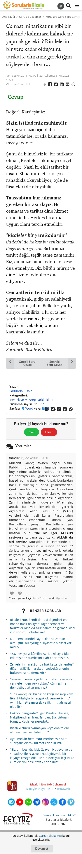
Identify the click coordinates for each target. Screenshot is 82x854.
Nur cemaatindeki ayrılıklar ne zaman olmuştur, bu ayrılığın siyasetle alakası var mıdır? (41, 643)
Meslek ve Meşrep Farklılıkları (31, 400)
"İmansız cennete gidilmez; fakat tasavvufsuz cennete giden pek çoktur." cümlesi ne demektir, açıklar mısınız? (43, 683)
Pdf (49, 408)
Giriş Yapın (39, 598)
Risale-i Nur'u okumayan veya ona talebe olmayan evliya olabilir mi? (40, 730)
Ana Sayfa (8, 17)
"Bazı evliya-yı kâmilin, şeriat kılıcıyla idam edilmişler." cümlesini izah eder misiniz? (41, 656)
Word (29, 408)
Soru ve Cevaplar (30, 17)
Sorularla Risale (20, 391)
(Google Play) (35, 789)
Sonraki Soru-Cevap (54, 363)
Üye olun (61, 598)
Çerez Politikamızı (50, 836)
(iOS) (50, 789)
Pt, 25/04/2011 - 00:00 (34, 458)
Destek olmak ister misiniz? (58, 815)
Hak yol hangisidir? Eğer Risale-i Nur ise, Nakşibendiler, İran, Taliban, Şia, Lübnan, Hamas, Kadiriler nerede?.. (39, 717)
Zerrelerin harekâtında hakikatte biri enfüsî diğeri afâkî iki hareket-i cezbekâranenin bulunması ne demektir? (41, 668)
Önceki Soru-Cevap (27, 363)
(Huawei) (63, 789)
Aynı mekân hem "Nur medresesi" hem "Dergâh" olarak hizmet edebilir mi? (38, 741)
